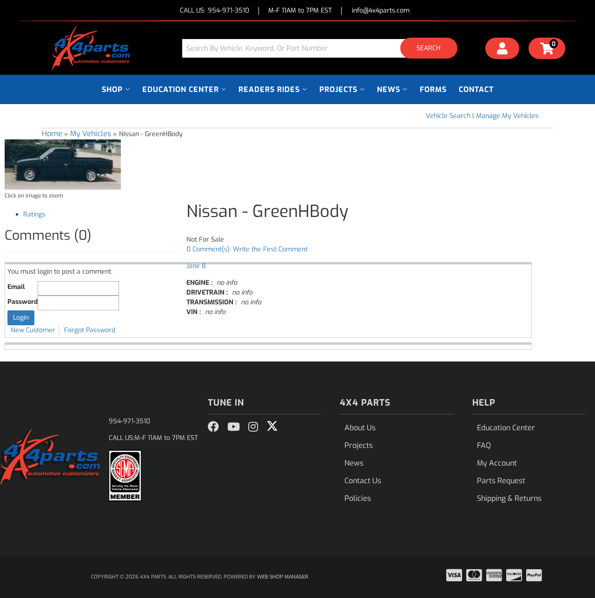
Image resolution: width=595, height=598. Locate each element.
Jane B (195, 266)
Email (16, 287)
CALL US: (214, 11)
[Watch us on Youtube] (233, 427)
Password (22, 301)
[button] (323, 48)
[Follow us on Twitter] (272, 426)
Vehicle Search (448, 116)
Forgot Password (89, 330)
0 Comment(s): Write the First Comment (247, 249)
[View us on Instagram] (253, 427)
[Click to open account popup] (502, 49)
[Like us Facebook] (213, 427)
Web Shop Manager (282, 576)
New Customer (33, 330)
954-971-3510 (129, 421)
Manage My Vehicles (507, 116)
